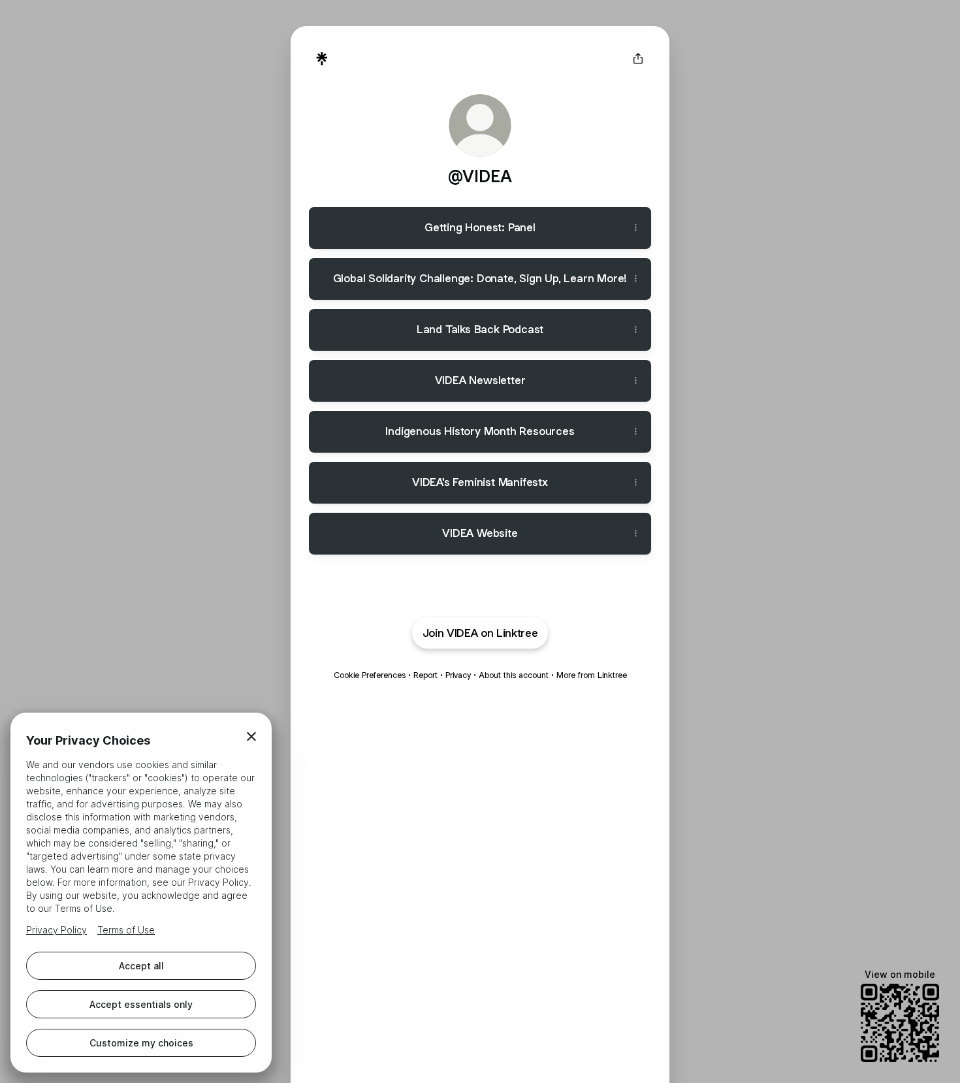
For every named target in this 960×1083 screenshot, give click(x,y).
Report (425, 675)
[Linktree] (322, 59)
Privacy (458, 675)
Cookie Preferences (370, 675)
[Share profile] (638, 59)
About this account (514, 675)
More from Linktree (591, 675)
